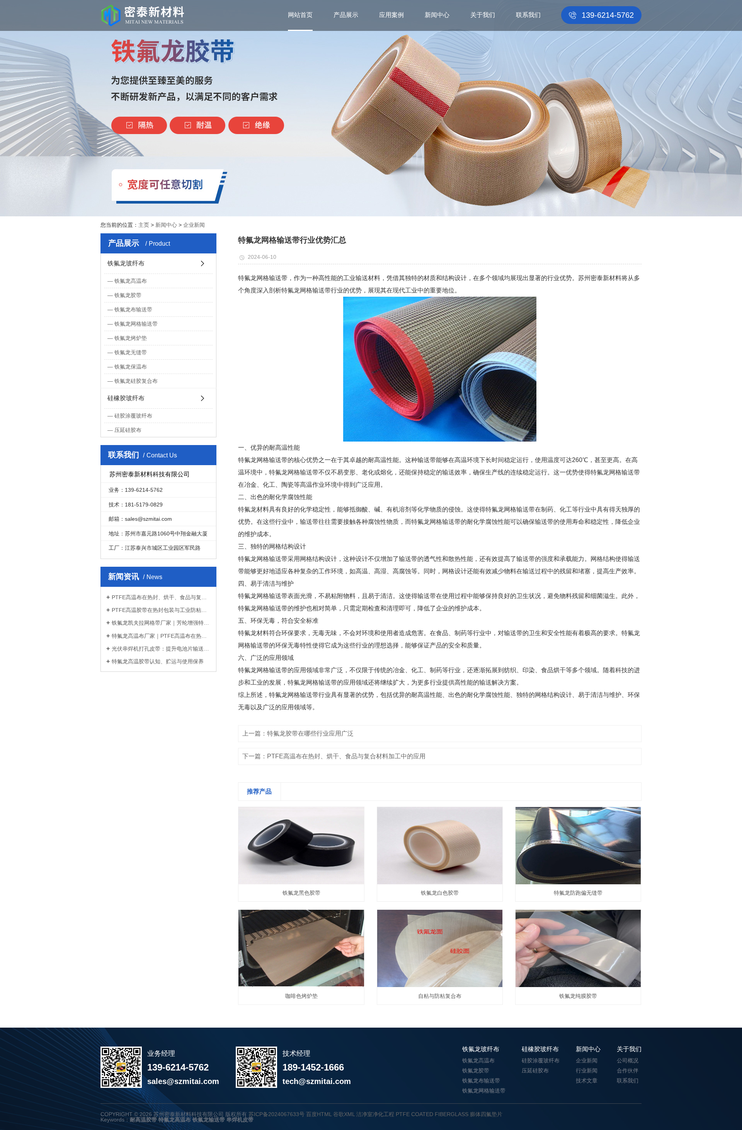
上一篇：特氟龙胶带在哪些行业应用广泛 (298, 733)
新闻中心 (437, 15)
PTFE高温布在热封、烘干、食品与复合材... (161, 597)
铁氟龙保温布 (130, 367)
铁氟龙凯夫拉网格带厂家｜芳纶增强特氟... (161, 623)
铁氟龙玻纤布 (126, 263)
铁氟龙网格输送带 (136, 324)
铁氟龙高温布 (130, 281)
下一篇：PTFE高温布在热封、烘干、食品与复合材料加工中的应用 (333, 756)
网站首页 (300, 15)
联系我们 (528, 15)
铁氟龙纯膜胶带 (578, 996)
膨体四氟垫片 (486, 1114)
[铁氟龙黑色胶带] (301, 845)
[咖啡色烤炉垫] (301, 948)
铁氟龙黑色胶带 (301, 893)
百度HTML (319, 1114)
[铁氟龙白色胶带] (439, 845)
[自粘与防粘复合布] (439, 948)
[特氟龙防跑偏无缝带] (578, 845)
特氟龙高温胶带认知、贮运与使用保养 (158, 661)
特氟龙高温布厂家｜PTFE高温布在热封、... (161, 636)
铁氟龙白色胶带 (440, 893)
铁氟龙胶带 (127, 295)
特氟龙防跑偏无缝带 (578, 893)
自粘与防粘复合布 (439, 996)
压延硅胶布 (127, 430)
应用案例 (391, 15)
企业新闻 (194, 225)
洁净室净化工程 (375, 1114)
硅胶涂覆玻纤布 (133, 416)
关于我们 (482, 15)
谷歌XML (344, 1114)
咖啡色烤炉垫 (301, 996)
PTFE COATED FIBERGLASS (432, 1114)
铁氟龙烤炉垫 (130, 338)
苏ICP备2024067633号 (276, 1114)
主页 (143, 225)
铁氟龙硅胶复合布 (136, 381)
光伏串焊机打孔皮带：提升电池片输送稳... (161, 649)
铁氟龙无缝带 (130, 352)
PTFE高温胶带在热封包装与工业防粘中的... (161, 610)
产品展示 (346, 15)
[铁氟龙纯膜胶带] (578, 948)
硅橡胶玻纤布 (126, 398)
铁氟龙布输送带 (133, 309)
